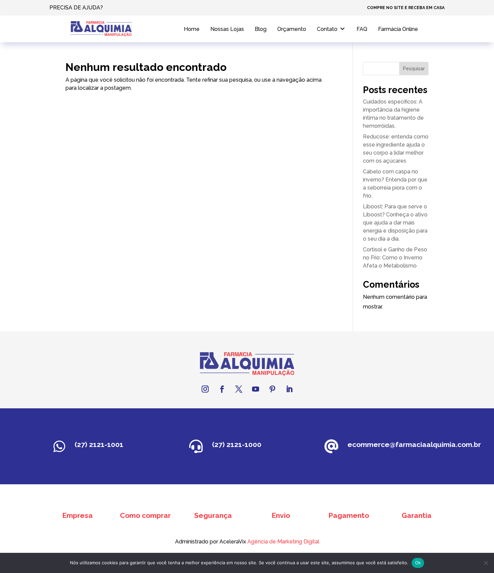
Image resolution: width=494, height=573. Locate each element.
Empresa (77, 515)
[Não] (485, 563)
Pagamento (348, 515)
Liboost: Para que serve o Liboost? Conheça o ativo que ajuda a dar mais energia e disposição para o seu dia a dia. (395, 222)
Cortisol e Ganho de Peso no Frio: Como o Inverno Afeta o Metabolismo (395, 257)
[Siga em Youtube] (255, 389)
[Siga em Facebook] (222, 389)
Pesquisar (414, 68)
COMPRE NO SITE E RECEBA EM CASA (406, 7)
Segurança (213, 515)
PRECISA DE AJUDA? (76, 7)
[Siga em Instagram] (205, 389)
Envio (281, 515)
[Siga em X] (239, 389)
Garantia (416, 515)
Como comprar (145, 515)
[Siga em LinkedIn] (289, 389)
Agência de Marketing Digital (283, 541)
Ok (418, 562)
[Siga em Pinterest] (272, 389)
